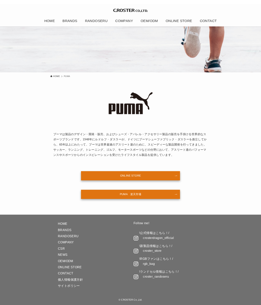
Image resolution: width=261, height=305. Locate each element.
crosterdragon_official (158, 238)
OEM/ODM (65, 261)
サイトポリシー (69, 285)
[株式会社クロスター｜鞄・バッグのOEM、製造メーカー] (130, 10)
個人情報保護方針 (70, 279)
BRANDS (64, 230)
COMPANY (66, 242)
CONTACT (65, 273)
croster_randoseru (156, 276)
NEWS (63, 254)
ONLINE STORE (70, 267)
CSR (61, 248)
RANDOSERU (68, 236)
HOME (62, 223)
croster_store (152, 250)
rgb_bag (149, 263)
